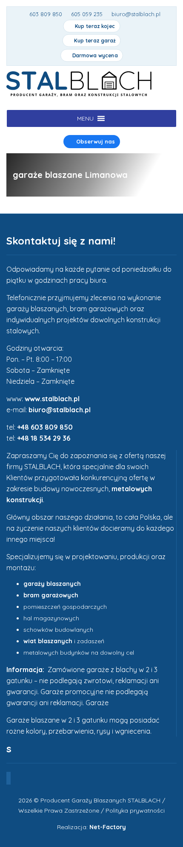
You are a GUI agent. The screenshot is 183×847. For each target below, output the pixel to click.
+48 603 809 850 (45, 427)
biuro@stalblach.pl (60, 409)
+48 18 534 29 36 (43, 438)
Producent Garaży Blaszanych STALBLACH (100, 800)
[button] (85, 118)
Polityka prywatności (135, 810)
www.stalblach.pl (52, 398)
